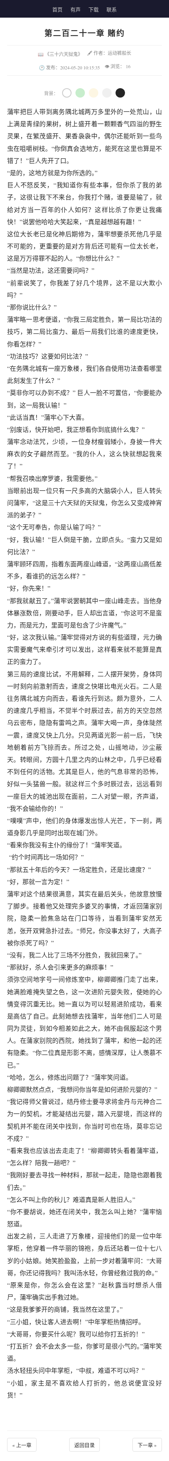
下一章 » (147, 1444)
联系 (112, 9)
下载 (93, 9)
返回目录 (84, 1444)
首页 (57, 9)
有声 (75, 9)
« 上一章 (21, 1444)
